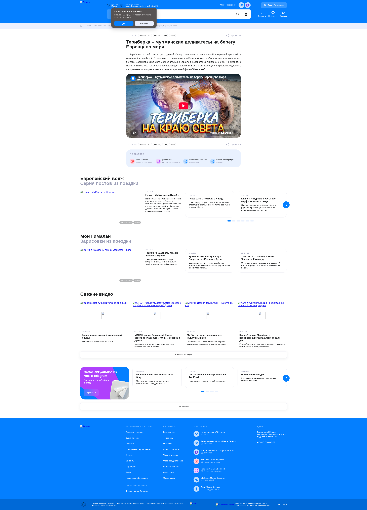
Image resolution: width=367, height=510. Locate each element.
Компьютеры (169, 432)
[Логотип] (89, 11)
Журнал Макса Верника (137, 491)
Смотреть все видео (183, 355)
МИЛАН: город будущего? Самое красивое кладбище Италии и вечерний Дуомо (157, 338)
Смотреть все (183, 406)
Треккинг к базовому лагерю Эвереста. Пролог (161, 254)
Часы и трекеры (170, 455)
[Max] (248, 5)
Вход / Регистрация (276, 5)
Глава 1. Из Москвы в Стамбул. (163, 195)
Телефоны (168, 438)
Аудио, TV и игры (171, 449)
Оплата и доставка (134, 432)
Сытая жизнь (169, 478)
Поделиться (235, 35)
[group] (209, 204)
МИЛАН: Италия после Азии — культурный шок (204, 336)
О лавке (129, 455)
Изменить (144, 23)
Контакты (130, 461)
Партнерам (131, 466)
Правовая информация (137, 478)
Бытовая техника (171, 466)
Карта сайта (282, 505)
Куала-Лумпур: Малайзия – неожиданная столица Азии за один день (259, 338)
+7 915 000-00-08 (227, 5)
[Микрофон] (246, 14)
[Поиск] (238, 14)
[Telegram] (241, 5)
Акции (128, 472)
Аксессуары (168, 472)
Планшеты (168, 443)
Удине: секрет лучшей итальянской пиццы (102, 336)
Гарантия (130, 443)
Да (123, 23)
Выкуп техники (132, 438)
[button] (286, 204)
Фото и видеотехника (173, 461)
